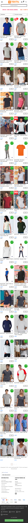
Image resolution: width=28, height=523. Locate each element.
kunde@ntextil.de (18, 483)
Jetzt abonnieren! (6, 474)
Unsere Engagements (5, 489)
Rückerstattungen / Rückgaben (7, 486)
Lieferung (3, 484)
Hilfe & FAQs (3, 488)
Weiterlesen (3, 509)
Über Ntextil (3, 480)
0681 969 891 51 (18, 488)
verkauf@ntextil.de (18, 485)
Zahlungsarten (4, 483)
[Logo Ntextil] (14, 2)
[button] (21, 1)
